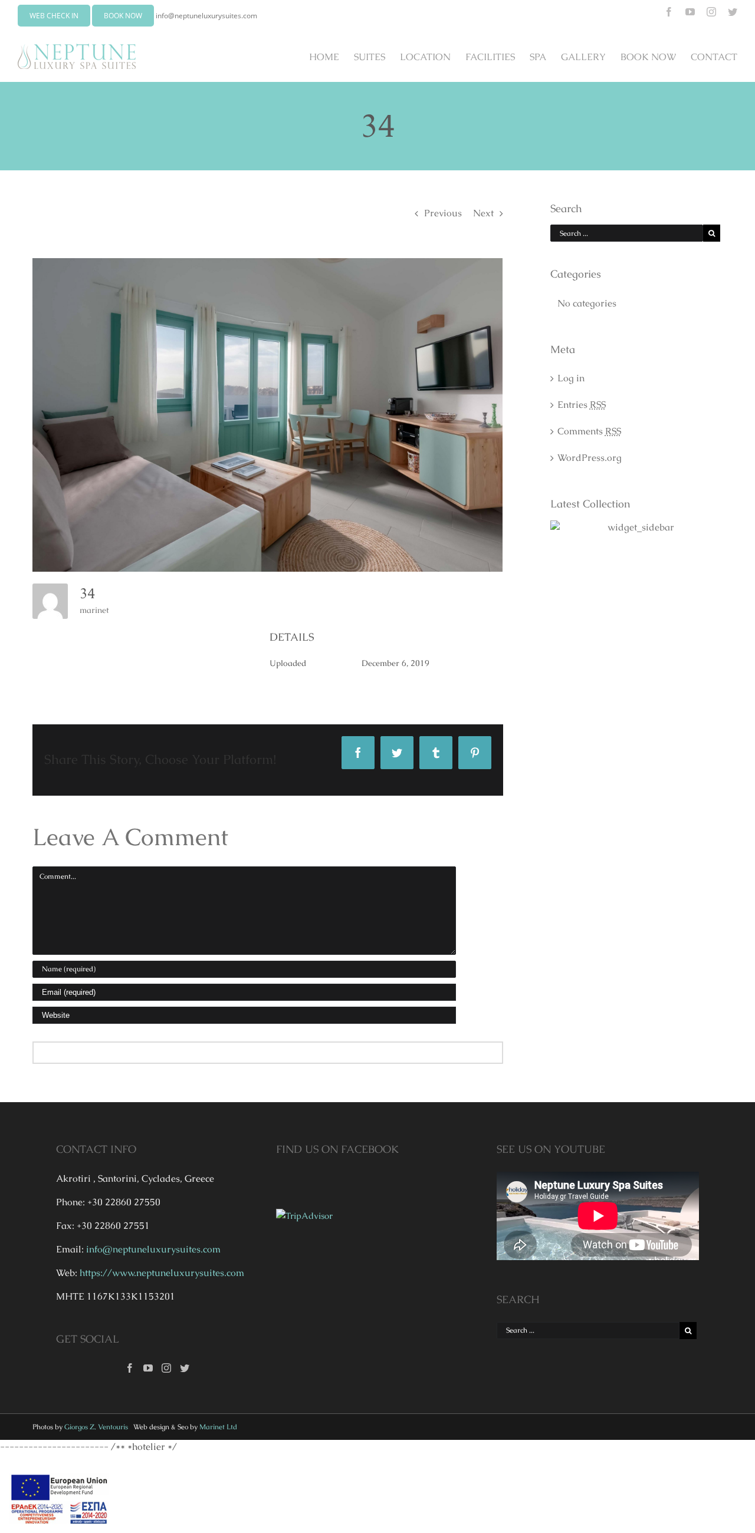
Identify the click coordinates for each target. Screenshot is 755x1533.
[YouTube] (148, 1368)
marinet (94, 610)
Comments (589, 431)
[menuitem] (331, 56)
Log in (571, 378)
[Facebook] (129, 1368)
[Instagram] (166, 1368)
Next (483, 213)
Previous (443, 213)
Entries (581, 404)
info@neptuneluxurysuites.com (206, 16)
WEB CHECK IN (53, 16)
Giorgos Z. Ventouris (96, 1427)
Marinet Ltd (218, 1427)
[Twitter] (184, 1368)
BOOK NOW (123, 16)
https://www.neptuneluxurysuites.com (162, 1273)
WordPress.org (589, 457)
